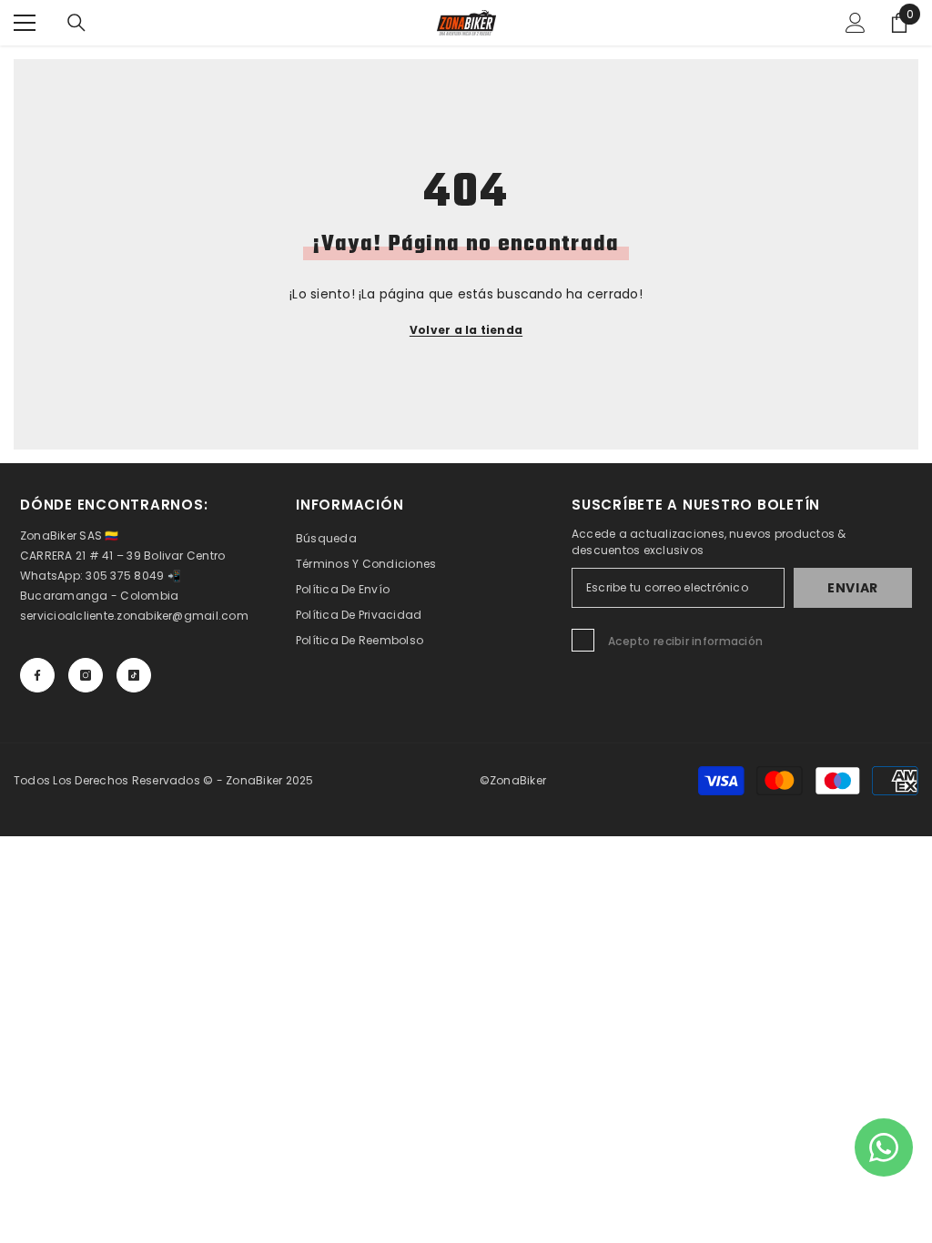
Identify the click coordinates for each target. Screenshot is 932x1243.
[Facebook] (37, 675)
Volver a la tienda (466, 330)
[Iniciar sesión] (856, 23)
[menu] (24, 23)
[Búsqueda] (76, 23)
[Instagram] (85, 675)
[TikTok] (133, 675)
